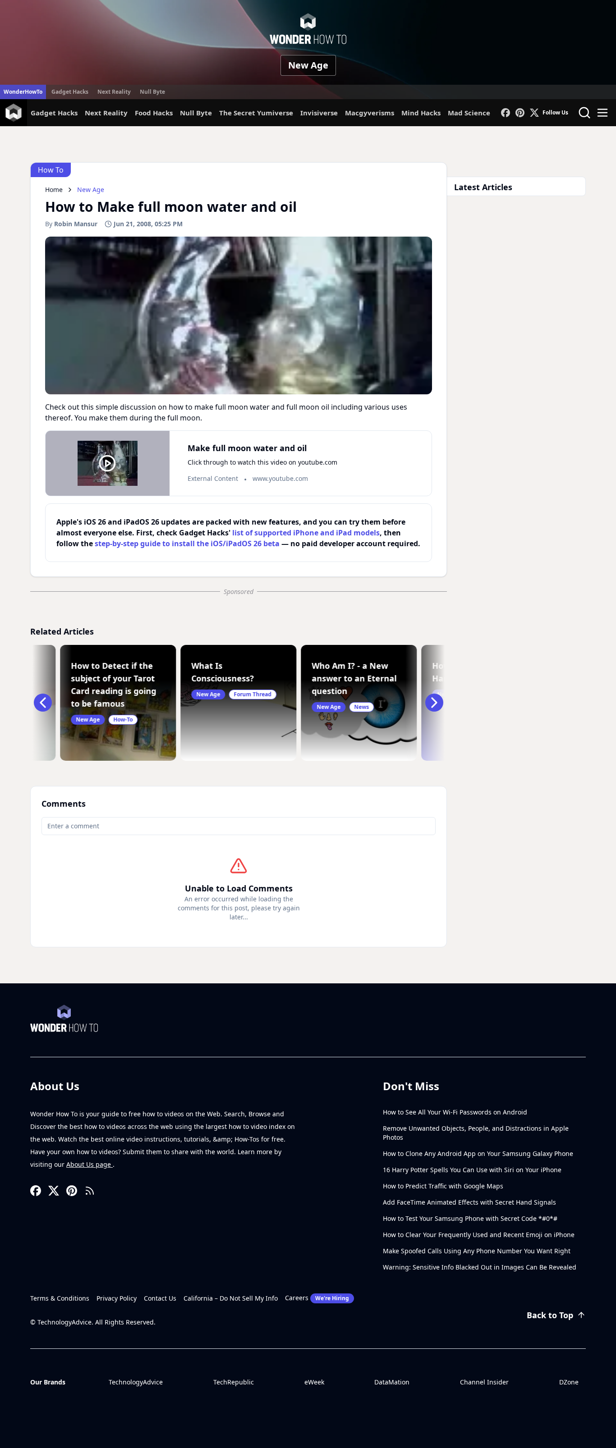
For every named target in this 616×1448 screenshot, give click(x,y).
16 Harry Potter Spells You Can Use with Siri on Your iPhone (472, 1169)
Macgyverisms (369, 112)
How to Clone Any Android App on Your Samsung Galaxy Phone (478, 1153)
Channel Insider (484, 1382)
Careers (317, 1297)
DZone (569, 1382)
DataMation (391, 1382)
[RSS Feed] (89, 1190)
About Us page (89, 1164)
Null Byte (152, 92)
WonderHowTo (23, 92)
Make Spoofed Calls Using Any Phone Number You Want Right (476, 1251)
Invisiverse (319, 112)
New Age (308, 65)
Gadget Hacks (69, 92)
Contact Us (160, 1298)
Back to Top (550, 1315)
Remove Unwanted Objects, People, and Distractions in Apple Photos (476, 1133)
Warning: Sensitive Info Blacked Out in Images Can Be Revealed (479, 1267)
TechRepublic (233, 1382)
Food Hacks (154, 112)
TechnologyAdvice (136, 1382)
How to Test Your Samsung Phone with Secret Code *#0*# (470, 1218)
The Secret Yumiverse (256, 112)
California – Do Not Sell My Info (231, 1298)
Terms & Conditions (59, 1298)
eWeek (314, 1382)
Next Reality (114, 92)
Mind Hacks (421, 112)
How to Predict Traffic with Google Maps (443, 1186)
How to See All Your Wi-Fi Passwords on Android (455, 1112)
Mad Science (469, 112)
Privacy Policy (117, 1298)
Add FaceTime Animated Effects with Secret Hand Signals (469, 1202)
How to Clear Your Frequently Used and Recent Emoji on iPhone (479, 1234)
